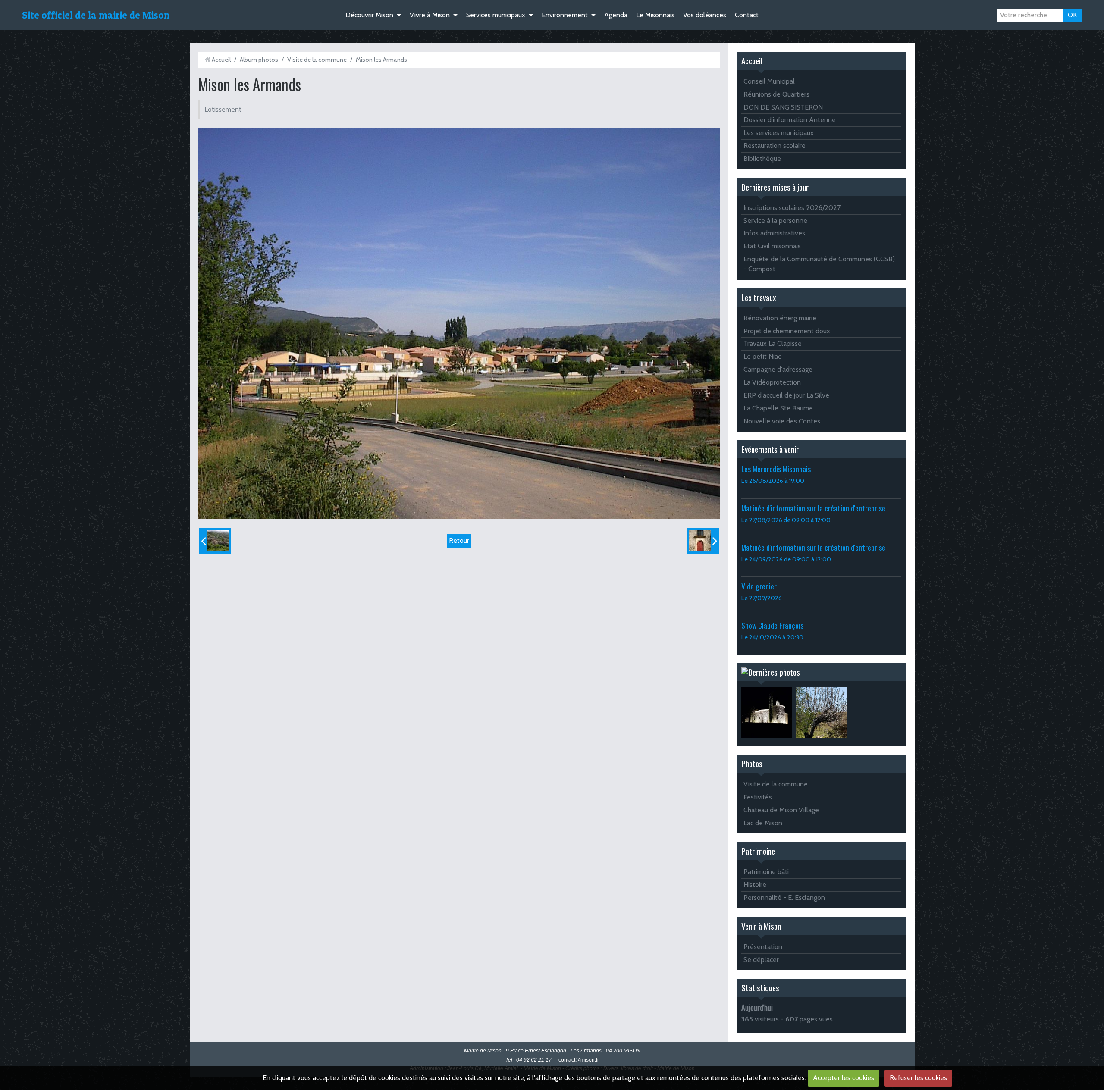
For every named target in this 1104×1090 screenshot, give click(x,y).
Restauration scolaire (774, 145)
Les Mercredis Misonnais (776, 468)
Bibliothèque (762, 158)
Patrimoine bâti (766, 872)
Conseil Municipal (769, 81)
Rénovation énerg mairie (779, 318)
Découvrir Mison (369, 15)
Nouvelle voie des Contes (781, 421)
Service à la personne (775, 220)
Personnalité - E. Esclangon (784, 897)
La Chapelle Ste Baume (778, 408)
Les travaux (758, 297)
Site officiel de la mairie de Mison (95, 15)
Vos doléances (704, 15)
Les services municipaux (778, 132)
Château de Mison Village (781, 810)
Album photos (259, 59)
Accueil (221, 59)
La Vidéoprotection (772, 382)
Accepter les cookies (843, 1078)
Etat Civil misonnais (772, 246)
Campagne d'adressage (777, 369)
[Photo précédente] (215, 541)
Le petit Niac (762, 356)
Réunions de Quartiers (776, 94)
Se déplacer (761, 959)
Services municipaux (495, 15)
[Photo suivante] (703, 541)
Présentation (762, 947)
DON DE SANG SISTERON (783, 107)
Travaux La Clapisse (772, 343)
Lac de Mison (762, 823)
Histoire (754, 884)
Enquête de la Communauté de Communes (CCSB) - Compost (819, 264)
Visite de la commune (317, 59)
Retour (459, 540)
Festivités (757, 797)
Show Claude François (772, 625)
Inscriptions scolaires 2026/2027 (792, 208)
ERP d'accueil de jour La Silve (786, 395)
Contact (747, 15)
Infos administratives (774, 233)
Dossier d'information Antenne (789, 120)
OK (1072, 15)
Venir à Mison (761, 926)
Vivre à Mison (430, 15)
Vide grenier (759, 586)
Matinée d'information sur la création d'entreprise (813, 508)
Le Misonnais (655, 15)
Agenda (615, 15)
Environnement (565, 15)
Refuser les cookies (918, 1078)
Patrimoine (758, 851)
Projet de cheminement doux (786, 331)
